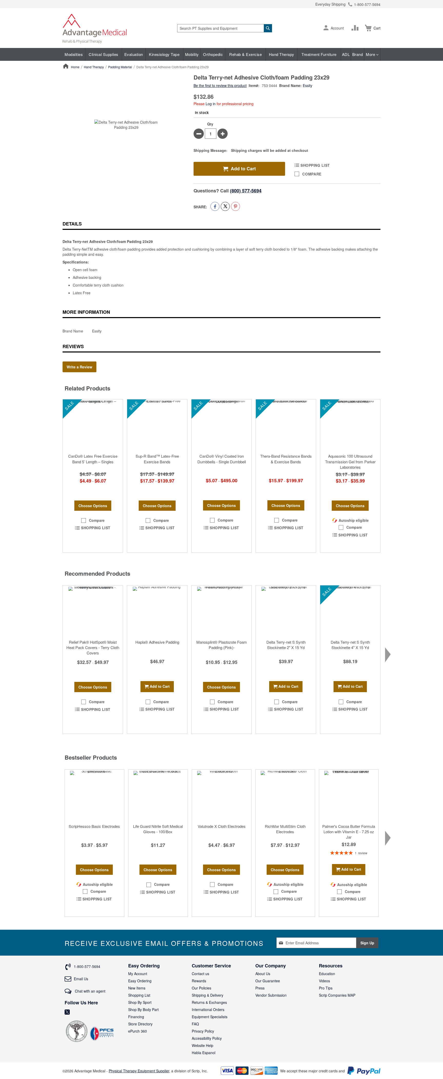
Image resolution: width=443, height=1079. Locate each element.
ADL (346, 54)
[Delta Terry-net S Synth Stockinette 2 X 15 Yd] (286, 611)
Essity (307, 85)
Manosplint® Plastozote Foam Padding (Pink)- (221, 644)
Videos (324, 980)
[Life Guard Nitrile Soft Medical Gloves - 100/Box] (158, 795)
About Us (262, 973)
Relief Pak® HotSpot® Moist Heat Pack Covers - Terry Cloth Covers (92, 647)
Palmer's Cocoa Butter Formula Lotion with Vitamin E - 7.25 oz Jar (348, 831)
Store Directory (140, 1023)
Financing (136, 1016)
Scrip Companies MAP (337, 995)
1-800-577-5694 (367, 4)
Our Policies (201, 987)
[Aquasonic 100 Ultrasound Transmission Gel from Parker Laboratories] (350, 425)
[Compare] (356, 28)
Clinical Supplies (103, 54)
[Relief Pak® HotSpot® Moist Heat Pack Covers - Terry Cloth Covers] (93, 611)
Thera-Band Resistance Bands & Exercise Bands (286, 458)
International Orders (208, 1009)
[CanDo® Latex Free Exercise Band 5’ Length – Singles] (93, 425)
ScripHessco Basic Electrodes (94, 826)
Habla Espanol (203, 1052)
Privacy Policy (203, 1031)
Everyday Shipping (330, 4)
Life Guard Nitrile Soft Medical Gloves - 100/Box (158, 828)
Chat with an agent (89, 991)
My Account (137, 973)
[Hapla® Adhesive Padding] (157, 611)
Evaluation (133, 54)
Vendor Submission (271, 995)
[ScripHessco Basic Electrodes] (94, 795)
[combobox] (224, 28)
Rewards (199, 980)
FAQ (195, 1023)
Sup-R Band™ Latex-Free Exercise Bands (157, 458)
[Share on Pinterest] (235, 206)
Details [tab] (72, 223)
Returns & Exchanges (209, 1002)
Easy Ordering (140, 980)
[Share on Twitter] (225, 206)
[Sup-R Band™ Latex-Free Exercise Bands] (157, 425)
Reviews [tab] (73, 346)
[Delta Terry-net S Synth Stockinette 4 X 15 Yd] (350, 611)
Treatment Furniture (319, 54)
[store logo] (95, 28)
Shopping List (139, 995)
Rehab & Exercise (245, 54)
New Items (136, 987)
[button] (326, 28)
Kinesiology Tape (164, 54)
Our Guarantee (267, 980)
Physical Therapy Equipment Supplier (139, 1070)
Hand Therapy (281, 54)
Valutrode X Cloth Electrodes (222, 826)
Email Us (81, 978)
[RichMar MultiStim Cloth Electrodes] (285, 795)
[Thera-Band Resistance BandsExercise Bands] (286, 425)
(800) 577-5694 (245, 190)
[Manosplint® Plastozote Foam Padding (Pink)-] (221, 611)
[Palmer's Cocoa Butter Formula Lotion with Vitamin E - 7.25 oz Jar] (348, 795)
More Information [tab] (86, 312)
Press (260, 987)
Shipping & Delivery (207, 995)
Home (75, 67)
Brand (357, 54)
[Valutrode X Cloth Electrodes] (221, 795)
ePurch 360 (137, 1031)
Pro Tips (326, 987)
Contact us (200, 973)
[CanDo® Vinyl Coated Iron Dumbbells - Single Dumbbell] (221, 425)
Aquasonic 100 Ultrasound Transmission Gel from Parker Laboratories (350, 461)
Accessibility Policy (207, 1038)
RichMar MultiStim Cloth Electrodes (285, 828)
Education (327, 973)
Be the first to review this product (220, 85)
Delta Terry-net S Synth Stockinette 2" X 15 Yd (286, 644)
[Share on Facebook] (214, 206)
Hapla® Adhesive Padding (157, 642)
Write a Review (79, 366)
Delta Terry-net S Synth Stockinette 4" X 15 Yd (350, 644)
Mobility (192, 54)
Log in (211, 103)
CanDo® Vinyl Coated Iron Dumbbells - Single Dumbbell (221, 458)
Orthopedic (213, 54)
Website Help (202, 1045)
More (371, 54)
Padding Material (120, 67)
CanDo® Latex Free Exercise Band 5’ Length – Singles (92, 458)
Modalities (74, 54)
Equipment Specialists (209, 1016)
